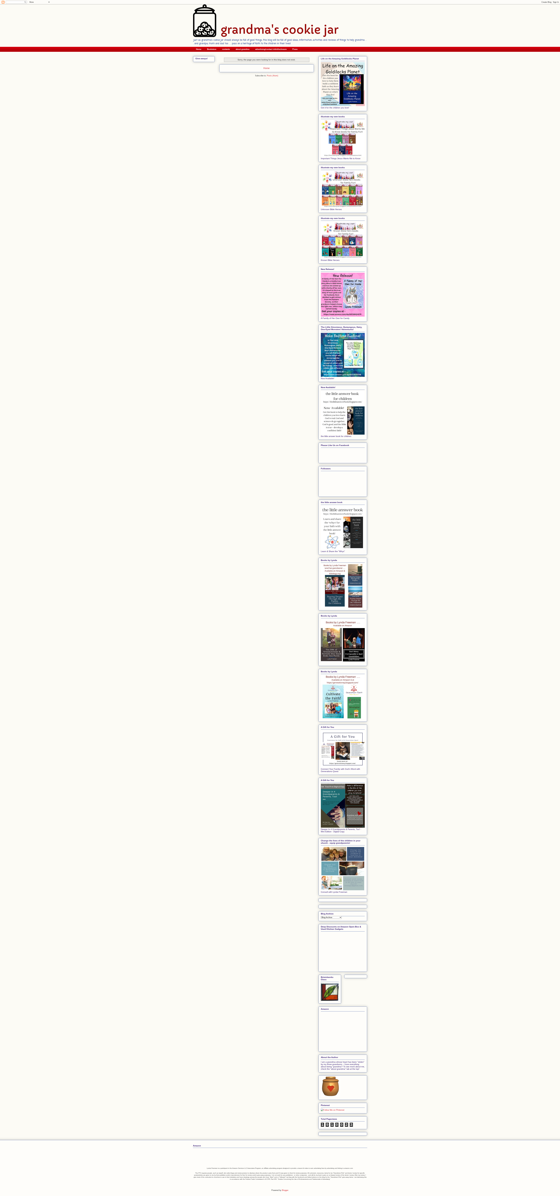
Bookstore (211, 49)
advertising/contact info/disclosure (271, 49)
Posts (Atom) (272, 76)
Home (198, 49)
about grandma (242, 49)
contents (226, 49)
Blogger (285, 1190)
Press (295, 49)
